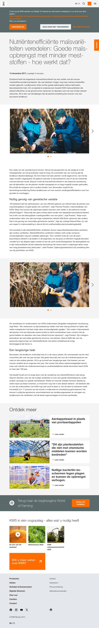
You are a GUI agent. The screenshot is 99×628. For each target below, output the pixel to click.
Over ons (13, 595)
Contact (13, 603)
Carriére (13, 599)
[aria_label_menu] (95, 3)
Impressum (54, 583)
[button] (17, 537)
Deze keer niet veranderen (56, 27)
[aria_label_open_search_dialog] (83, 3)
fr (79, 3)
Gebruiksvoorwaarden (58, 591)
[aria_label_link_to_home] (3, 3)
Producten (14, 578)
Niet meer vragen (81, 27)
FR (13, 623)
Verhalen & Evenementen (20, 587)
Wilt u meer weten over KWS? (23, 561)
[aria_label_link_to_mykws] (89, 3)
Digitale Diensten (17, 591)
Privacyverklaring (56, 587)
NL (10, 623)
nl (76, 3)
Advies (12, 583)
